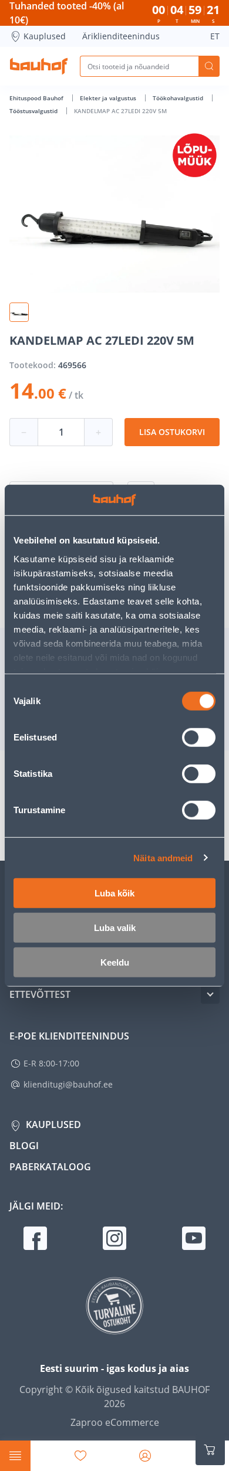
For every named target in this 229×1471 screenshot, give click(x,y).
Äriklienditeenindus (121, 36)
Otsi (209, 66)
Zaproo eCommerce (114, 1422)
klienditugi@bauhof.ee (68, 1084)
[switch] (198, 737)
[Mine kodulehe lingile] (38, 66)
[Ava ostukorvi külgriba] (210, 1450)
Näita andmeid (163, 857)
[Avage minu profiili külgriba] (145, 1456)
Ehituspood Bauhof (37, 98)
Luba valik (115, 928)
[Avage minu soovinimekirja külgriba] (80, 1456)
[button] (19, 312)
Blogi (24, 1145)
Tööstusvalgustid (34, 111)
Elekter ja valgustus (109, 98)
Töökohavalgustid (179, 98)
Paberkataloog (50, 1166)
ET (215, 36)
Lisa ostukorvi (172, 431)
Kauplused (44, 36)
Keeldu (114, 962)
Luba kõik (114, 893)
